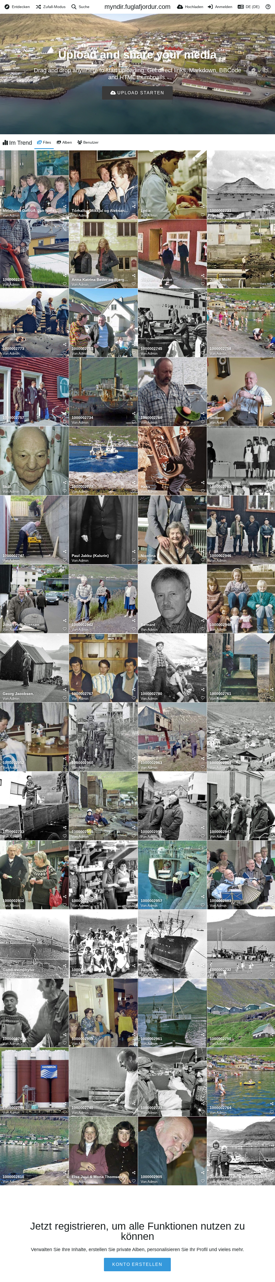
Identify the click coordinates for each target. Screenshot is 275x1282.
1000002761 (220, 694)
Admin (14, 215)
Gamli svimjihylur (18, 970)
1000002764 (220, 1108)
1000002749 (13, 280)
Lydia (146, 211)
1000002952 (13, 763)
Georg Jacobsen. (18, 694)
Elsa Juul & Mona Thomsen (97, 1177)
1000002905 (151, 1177)
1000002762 (82, 901)
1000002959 (82, 1039)
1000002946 (220, 556)
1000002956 (151, 832)
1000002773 (13, 349)
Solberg (217, 418)
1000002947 (220, 832)
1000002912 (13, 901)
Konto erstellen (137, 1264)
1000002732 (220, 970)
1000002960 (82, 763)
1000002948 (220, 625)
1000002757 (13, 418)
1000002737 (151, 1108)
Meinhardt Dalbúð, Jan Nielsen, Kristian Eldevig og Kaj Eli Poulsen (31, 211)
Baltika (147, 970)
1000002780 (151, 694)
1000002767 (82, 694)
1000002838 (82, 970)
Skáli (7, 487)
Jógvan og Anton (156, 280)
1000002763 (220, 487)
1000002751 (82, 349)
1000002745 (151, 349)
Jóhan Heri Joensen (21, 625)
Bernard (148, 625)
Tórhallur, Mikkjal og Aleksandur (100, 211)
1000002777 (82, 487)
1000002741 (13, 1039)
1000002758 (220, 349)
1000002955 (82, 832)
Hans (145, 487)
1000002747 (13, 556)
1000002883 (220, 901)
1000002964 (220, 763)
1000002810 (13, 1177)
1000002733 (13, 832)
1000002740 (82, 1108)
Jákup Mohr (220, 280)
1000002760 (151, 418)
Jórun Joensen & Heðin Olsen (237, 1177)
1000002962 (82, 625)
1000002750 (220, 1039)
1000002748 (13, 1108)
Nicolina (148, 556)
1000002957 (151, 901)
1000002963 (151, 763)
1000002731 (220, 211)
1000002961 (151, 1039)
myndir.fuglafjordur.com (137, 6)
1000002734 (82, 418)
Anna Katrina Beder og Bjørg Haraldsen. (100, 280)
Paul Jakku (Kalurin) (90, 556)
